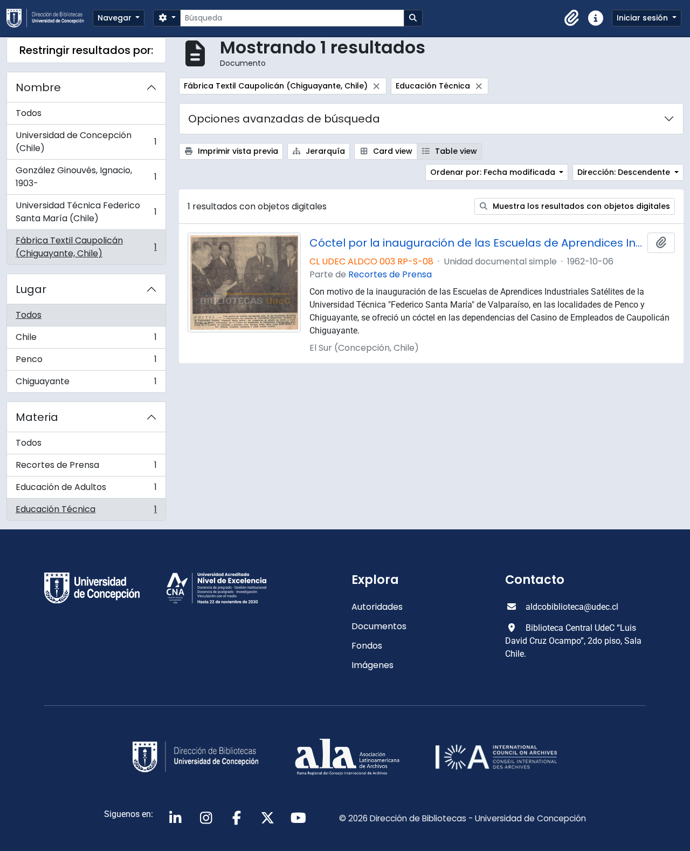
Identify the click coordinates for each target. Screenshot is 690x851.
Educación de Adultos (86, 490)
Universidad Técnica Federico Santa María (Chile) (86, 211)
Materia (37, 417)
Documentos (378, 626)
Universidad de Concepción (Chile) (86, 141)
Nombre (38, 87)
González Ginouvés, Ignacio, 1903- (86, 176)
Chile (86, 340)
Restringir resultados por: (86, 50)
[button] (572, 18)
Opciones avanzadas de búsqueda (284, 118)
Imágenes (372, 665)
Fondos (366, 645)
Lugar (31, 289)
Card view (391, 151)
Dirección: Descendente (624, 172)
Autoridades (377, 607)
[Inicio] (49, 18)
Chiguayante (86, 383)
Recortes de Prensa (86, 467)
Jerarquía (324, 151)
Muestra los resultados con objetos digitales (580, 206)
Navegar (116, 17)
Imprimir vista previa (237, 151)
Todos (29, 113)
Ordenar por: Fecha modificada (493, 172)
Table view (455, 151)
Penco (86, 362)
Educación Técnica (86, 511)
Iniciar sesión (643, 17)
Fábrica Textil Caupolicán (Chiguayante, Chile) (86, 247)
